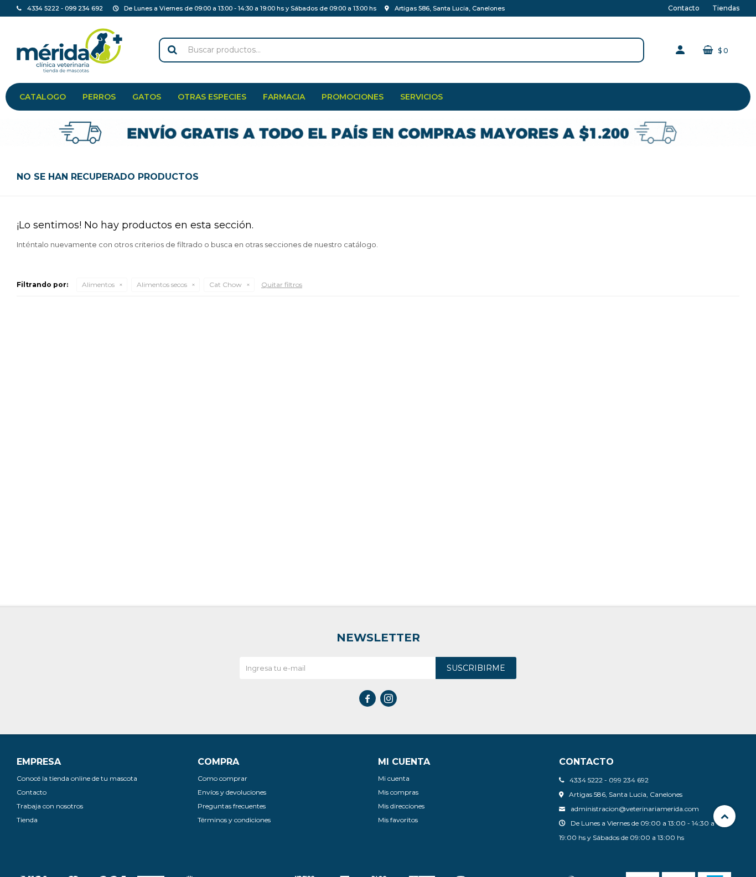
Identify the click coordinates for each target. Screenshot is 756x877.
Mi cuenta (394, 778)
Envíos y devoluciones (232, 792)
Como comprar (222, 778)
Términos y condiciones (234, 820)
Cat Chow (225, 284)
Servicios (421, 97)
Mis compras (398, 792)
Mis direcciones (401, 806)
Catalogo (42, 97)
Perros (99, 97)
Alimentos (98, 284)
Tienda (27, 820)
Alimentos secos (162, 284)
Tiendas (725, 8)
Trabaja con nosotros (50, 806)
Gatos (146, 97)
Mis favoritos (398, 820)
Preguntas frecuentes (232, 806)
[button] (173, 50)
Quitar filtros (281, 284)
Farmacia (284, 97)
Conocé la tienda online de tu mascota (77, 778)
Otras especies (212, 97)
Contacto (684, 8)
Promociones (353, 97)
